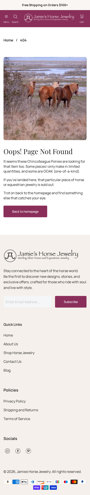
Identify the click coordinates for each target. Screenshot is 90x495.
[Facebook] (18, 451)
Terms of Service (16, 418)
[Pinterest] (28, 451)
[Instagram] (7, 451)
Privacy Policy (14, 401)
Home (8, 40)
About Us (10, 344)
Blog (6, 370)
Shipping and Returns (20, 410)
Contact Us (12, 361)
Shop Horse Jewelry (19, 352)
